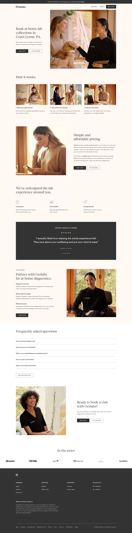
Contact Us (19, 492)
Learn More (81, 1)
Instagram (98, 486)
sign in (102, 6)
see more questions (24, 375)
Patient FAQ (45, 489)
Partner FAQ (70, 489)
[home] (21, 7)
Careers (18, 489)
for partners (36, 51)
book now (111, 6)
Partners (69, 486)
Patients (44, 486)
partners (94, 6)
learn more (22, 315)
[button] (19, 243)
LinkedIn (97, 489)
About (17, 486)
